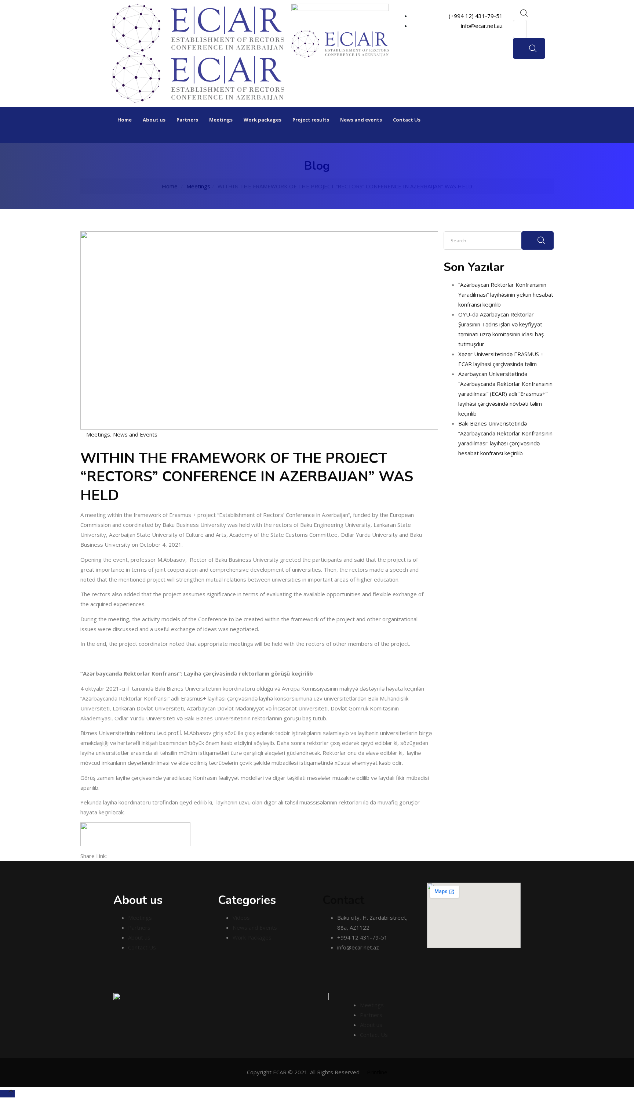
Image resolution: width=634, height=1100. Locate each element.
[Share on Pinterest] (140, 856)
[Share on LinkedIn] (123, 856)
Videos (241, 917)
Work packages (262, 119)
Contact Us (406, 119)
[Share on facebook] (111, 856)
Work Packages (252, 937)
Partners (187, 119)
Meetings (221, 119)
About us (154, 119)
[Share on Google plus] (135, 856)
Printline (377, 1072)
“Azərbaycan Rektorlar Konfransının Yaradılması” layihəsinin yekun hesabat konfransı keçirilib (505, 294)
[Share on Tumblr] (129, 856)
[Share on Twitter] (117, 856)
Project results (310, 119)
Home (124, 119)
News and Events (135, 434)
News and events (361, 119)
